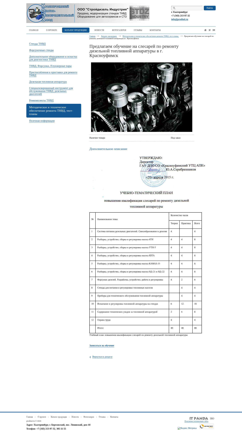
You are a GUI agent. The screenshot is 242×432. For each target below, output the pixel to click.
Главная (92, 36)
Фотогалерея (88, 416)
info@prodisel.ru (179, 19)
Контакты (114, 416)
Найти (210, 7)
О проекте (42, 416)
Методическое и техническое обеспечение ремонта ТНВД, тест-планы (150, 36)
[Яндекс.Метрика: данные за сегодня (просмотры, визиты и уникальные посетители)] (187, 428)
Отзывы (102, 416)
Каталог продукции (109, 36)
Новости (75, 416)
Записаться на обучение (101, 345)
